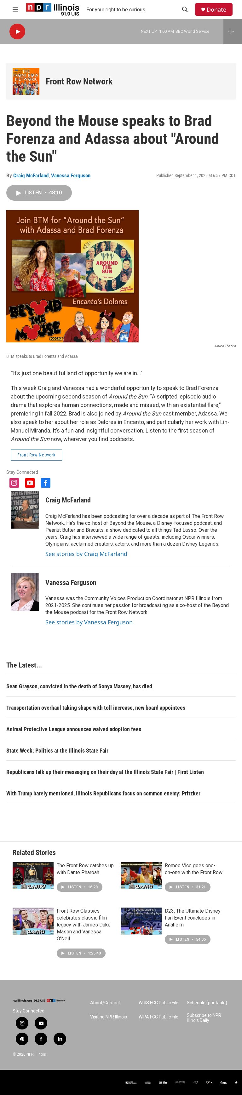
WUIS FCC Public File (158, 1002)
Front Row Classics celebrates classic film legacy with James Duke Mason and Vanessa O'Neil (84, 925)
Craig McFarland (31, 175)
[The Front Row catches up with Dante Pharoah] (33, 875)
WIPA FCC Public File (158, 1017)
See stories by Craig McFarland (86, 554)
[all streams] (232, 31)
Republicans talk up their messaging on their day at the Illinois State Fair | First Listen (105, 772)
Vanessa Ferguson (70, 175)
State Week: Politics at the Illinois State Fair (57, 750)
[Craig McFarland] (25, 510)
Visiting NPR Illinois (108, 1017)
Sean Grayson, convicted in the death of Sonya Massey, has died (79, 686)
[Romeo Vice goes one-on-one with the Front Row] (141, 875)
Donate (216, 9)
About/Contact (105, 1002)
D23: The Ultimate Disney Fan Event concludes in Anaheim (193, 918)
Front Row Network (79, 81)
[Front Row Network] (26, 81)
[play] (17, 31)
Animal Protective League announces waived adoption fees (73, 729)
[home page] (39, 1000)
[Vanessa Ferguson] (25, 592)
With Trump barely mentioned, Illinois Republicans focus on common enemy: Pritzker (103, 793)
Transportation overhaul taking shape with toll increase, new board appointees (95, 707)
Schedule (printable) (207, 1002)
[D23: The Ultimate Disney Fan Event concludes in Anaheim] (141, 921)
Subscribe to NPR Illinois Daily (204, 1018)
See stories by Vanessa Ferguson (89, 622)
